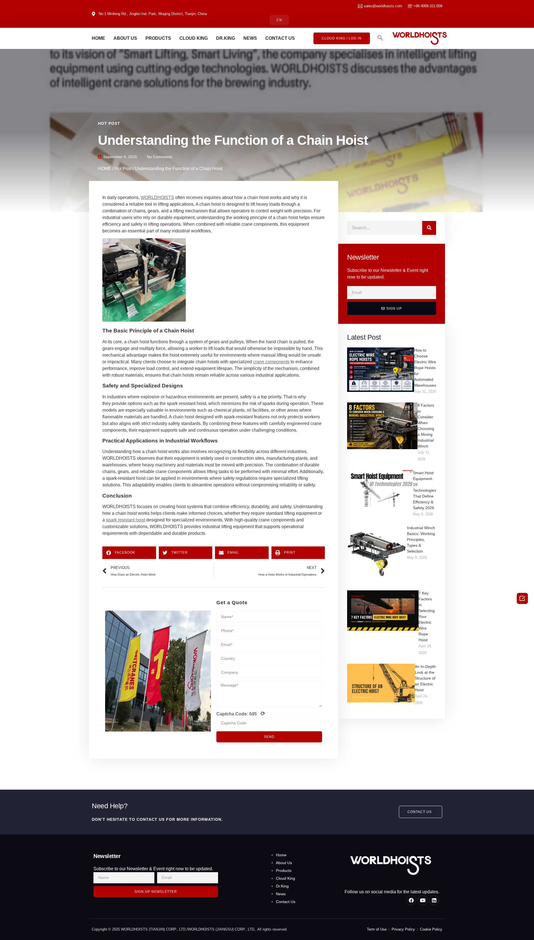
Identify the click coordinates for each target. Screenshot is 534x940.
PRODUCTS (158, 38)
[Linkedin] (434, 900)
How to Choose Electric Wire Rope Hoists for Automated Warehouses (425, 367)
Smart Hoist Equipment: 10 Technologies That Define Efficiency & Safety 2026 (424, 490)
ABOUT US (125, 38)
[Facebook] (411, 900)
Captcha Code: (240, 713)
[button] (129, 552)
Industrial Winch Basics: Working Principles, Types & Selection (421, 539)
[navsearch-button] (380, 38)
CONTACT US (280, 38)
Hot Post (109, 123)
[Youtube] (423, 900)
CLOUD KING (193, 38)
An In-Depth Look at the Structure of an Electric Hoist (425, 678)
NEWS (250, 38)
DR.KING (225, 38)
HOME (98, 38)
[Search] (429, 228)
